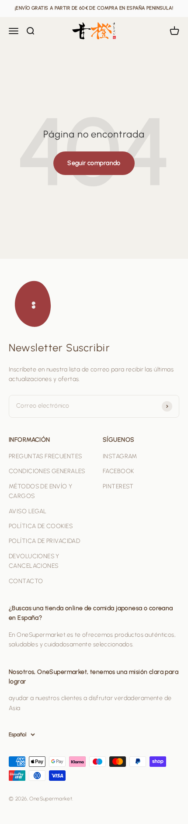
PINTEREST (118, 486)
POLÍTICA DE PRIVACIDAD (44, 541)
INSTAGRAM (120, 456)
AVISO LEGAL (28, 511)
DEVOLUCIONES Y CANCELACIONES (34, 561)
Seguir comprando (94, 163)
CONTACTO (26, 581)
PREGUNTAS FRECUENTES (45, 456)
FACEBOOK (118, 471)
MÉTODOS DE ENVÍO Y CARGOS (41, 491)
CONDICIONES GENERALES (47, 471)
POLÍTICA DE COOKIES (41, 526)
